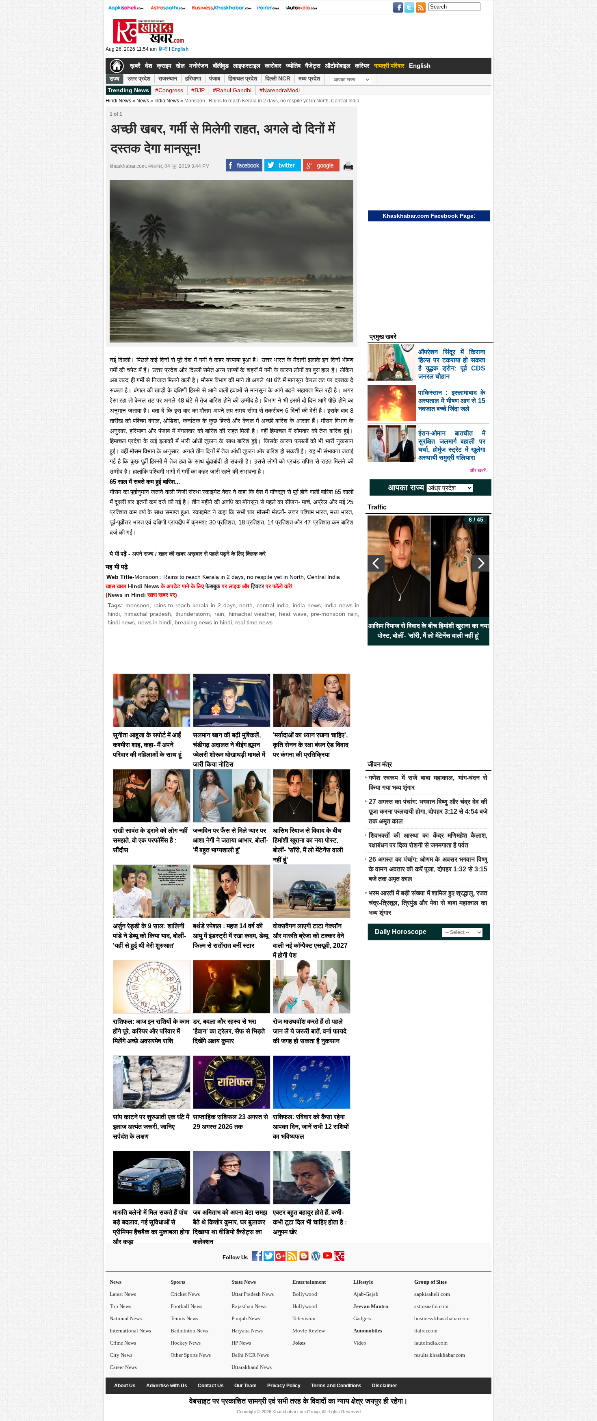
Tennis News (184, 1318)
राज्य (114, 79)
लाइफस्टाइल (246, 65)
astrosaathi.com (431, 1306)
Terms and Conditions (336, 1386)
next (480, 563)
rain (219, 614)
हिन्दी (163, 49)
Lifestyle (363, 1282)
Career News (123, 1367)
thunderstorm (192, 614)
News (115, 1282)
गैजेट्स (312, 65)
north (246, 605)
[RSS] (292, 1259)
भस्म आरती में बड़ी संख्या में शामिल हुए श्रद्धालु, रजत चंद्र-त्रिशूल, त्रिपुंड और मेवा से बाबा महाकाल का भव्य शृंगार (428, 903)
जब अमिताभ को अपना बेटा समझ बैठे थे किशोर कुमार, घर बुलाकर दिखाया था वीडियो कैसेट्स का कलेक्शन (428, 630)
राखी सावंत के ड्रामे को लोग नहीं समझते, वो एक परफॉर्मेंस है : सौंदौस (150, 840)
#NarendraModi (280, 90)
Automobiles (367, 1331)
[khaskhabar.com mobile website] (339, 1259)
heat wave (293, 614)
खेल (180, 65)
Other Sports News (191, 1355)
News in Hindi (127, 594)
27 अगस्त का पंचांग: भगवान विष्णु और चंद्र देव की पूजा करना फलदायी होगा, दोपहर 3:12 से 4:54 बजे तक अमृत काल (428, 811)
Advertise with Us (166, 1386)
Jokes (298, 1343)
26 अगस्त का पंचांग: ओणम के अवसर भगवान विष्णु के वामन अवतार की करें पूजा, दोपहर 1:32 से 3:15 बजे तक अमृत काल (428, 869)
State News (243, 1282)
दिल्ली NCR (277, 78)
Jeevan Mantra (370, 1306)
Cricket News (185, 1294)
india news (307, 605)
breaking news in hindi (203, 622)
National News (126, 1318)
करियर (362, 65)
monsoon (137, 605)
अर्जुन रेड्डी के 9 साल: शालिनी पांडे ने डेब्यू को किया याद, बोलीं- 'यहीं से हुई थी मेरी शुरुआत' (149, 936)
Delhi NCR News (250, 1355)
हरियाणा (193, 78)
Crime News (123, 1343)
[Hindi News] (148, 42)
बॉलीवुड (221, 65)
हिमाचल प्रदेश (242, 78)
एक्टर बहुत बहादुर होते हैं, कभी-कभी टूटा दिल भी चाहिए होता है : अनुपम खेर (310, 1222)
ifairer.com (425, 1331)
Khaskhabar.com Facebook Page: (429, 215)
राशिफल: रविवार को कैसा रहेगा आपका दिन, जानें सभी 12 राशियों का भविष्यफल (311, 1126)
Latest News (123, 1294)
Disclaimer (384, 1386)
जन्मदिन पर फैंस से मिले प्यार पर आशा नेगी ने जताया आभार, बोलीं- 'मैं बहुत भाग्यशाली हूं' (230, 840)
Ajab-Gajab (366, 1294)
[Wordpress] (316, 1259)
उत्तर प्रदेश (139, 78)
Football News (186, 1306)
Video (359, 1343)
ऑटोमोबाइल (337, 65)
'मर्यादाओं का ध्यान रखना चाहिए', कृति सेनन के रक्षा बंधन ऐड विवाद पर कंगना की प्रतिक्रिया (310, 745)
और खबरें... (479, 470)
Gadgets (362, 1318)
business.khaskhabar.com (441, 1318)
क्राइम (164, 65)
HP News (241, 1343)
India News (166, 101)
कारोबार (273, 65)
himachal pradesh (147, 614)
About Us (125, 1386)
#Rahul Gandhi (232, 90)
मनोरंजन (198, 65)
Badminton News (189, 1331)
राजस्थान (167, 78)
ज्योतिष (293, 65)
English (179, 49)
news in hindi (154, 622)
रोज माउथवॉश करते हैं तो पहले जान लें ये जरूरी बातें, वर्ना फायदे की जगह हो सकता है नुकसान (309, 1031)
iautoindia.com (431, 1343)
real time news (254, 622)
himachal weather (252, 614)
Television (304, 1318)
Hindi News (118, 101)
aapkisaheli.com (432, 1294)
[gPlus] (280, 1259)
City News (121, 1355)
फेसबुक (212, 586)
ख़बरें (135, 65)
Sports (178, 1282)
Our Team (245, 1386)
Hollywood (304, 1306)
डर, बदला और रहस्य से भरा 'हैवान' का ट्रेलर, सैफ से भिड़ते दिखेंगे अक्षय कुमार (229, 1031)
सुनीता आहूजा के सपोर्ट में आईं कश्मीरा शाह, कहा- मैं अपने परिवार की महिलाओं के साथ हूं (147, 745)
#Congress (169, 90)
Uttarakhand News (251, 1367)
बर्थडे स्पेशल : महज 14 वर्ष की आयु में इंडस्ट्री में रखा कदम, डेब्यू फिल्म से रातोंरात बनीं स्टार (230, 936)
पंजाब (214, 78)
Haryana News (247, 1331)
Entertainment (309, 1282)
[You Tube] (327, 1259)
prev (376, 563)
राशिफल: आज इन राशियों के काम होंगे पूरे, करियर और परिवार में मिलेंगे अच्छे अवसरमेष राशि (151, 1031)
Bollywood (304, 1294)
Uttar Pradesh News (252, 1294)
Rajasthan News (248, 1306)
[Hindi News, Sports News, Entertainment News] (117, 66)
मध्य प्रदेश (309, 78)
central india (273, 605)
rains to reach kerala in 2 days (195, 605)
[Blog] (304, 1259)
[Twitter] (269, 1259)
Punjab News (245, 1318)
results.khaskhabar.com (439, 1355)
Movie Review (308, 1331)
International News (130, 1331)
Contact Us (211, 1386)
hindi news (121, 622)
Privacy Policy (284, 1386)
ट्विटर (257, 586)
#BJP (198, 90)
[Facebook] (257, 1259)
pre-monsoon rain (334, 614)
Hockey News (186, 1343)
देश (148, 65)
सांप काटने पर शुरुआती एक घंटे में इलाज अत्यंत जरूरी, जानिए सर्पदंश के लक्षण (151, 1126)
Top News (120, 1306)
